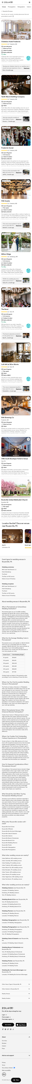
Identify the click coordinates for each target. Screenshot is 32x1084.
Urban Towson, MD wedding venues (11, 872)
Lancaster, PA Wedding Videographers (12, 922)
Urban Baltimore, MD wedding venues (12, 858)
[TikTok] (13, 1029)
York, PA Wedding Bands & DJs (10, 902)
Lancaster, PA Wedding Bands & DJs (11, 904)
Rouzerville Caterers (7, 835)
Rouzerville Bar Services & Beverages (11, 831)
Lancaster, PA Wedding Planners (10, 915)
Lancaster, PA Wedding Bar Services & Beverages (14, 974)
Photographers (11, 6)
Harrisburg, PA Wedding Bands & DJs (11, 906)
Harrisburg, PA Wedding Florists (10, 963)
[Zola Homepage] (8, 2)
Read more (26, 68)
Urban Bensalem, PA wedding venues (11, 869)
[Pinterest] (5, 1029)
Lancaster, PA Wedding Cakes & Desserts (12, 943)
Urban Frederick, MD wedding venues (12, 865)
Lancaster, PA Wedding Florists (10, 965)
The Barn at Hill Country (8, 576)
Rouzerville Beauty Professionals (10, 838)
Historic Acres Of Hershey (8, 578)
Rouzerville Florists (7, 845)
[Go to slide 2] (14, 38)
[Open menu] (3, 2)
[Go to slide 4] (17, 38)
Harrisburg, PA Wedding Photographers (12, 929)
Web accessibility (6, 1070)
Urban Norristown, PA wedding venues (12, 879)
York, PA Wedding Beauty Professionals (12, 951)
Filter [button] (17, 1080)
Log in (3, 1014)
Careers (4, 1046)
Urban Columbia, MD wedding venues (12, 860)
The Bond (4, 574)
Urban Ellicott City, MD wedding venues (12, 867)
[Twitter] (8, 1029)
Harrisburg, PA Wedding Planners (10, 913)
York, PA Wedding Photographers (10, 934)
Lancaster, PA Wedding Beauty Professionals (13, 954)
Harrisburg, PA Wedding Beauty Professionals (13, 956)
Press (3, 1048)
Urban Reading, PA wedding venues (11, 863)
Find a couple (5, 1017)
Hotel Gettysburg (6, 572)
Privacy (4, 1062)
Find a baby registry (7, 1019)
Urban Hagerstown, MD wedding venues (12, 876)
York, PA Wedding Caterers (9, 895)
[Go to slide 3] (16, 38)
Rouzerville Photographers (9, 849)
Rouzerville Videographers (8, 847)
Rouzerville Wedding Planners (9, 842)
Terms (3, 1065)
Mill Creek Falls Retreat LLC (9, 569)
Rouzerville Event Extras (8, 826)
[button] (28, 22)
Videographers (21, 6)
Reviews (4, 1043)
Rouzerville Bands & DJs (8, 840)
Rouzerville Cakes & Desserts (9, 833)
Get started (8, 1024)
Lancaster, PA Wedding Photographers (12, 931)
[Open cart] (29, 2)
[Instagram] (10, 1029)
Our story (4, 1040)
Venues (4, 6)
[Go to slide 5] (18, 38)
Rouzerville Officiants (7, 829)
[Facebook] (3, 1029)
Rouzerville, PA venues (7, 11)
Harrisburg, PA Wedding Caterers (10, 892)
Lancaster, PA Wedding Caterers (10, 890)
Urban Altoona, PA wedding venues (11, 874)
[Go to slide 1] (13, 38)
